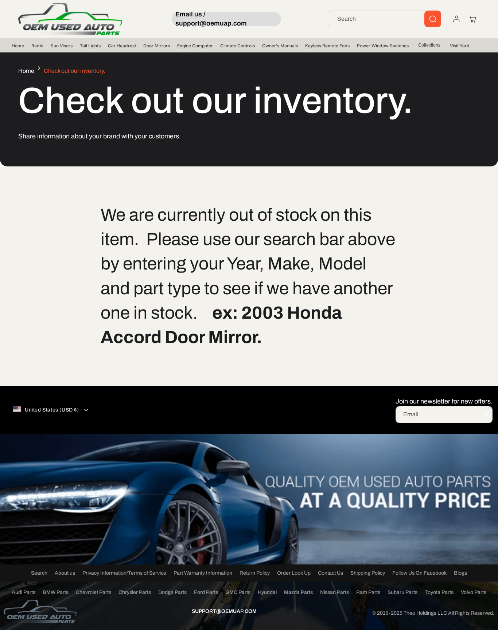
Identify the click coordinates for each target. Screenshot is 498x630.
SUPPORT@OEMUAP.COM (224, 611)
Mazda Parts (298, 592)
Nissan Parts (334, 592)
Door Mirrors (156, 45)
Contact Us (330, 573)
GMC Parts (237, 592)
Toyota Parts (439, 592)
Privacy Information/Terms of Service (124, 573)
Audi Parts (23, 592)
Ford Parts (206, 592)
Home (18, 45)
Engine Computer (195, 45)
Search (39, 573)
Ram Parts (368, 592)
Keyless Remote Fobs (327, 45)
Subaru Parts (402, 592)
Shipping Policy (367, 573)
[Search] (432, 19)
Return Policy (255, 573)
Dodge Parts (172, 592)
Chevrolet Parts (93, 592)
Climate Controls (237, 45)
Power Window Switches (383, 45)
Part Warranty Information (203, 573)
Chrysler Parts (134, 592)
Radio (37, 45)
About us (65, 573)
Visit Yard (460, 45)
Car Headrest (122, 45)
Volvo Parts (473, 592)
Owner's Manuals (280, 45)
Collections (429, 45)
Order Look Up (294, 573)
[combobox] (384, 19)
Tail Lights (90, 45)
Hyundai (267, 592)
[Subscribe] (484, 414)
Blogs (460, 573)
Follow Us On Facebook (419, 573)
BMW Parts (56, 592)
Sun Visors (62, 45)
